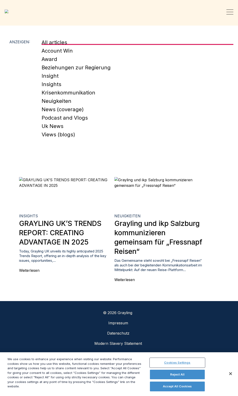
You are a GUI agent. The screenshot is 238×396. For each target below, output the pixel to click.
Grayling (8, 11)
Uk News (52, 126)
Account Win (57, 51)
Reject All (177, 374)
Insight (50, 76)
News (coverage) (63, 109)
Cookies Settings (177, 362)
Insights (51, 84)
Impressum (118, 323)
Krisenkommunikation (68, 93)
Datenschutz (118, 333)
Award (49, 59)
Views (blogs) (58, 134)
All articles (54, 42)
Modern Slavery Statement (118, 343)
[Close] (230, 374)
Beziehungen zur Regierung (76, 67)
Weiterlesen (29, 270)
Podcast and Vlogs (65, 118)
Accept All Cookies (177, 386)
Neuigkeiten (56, 101)
